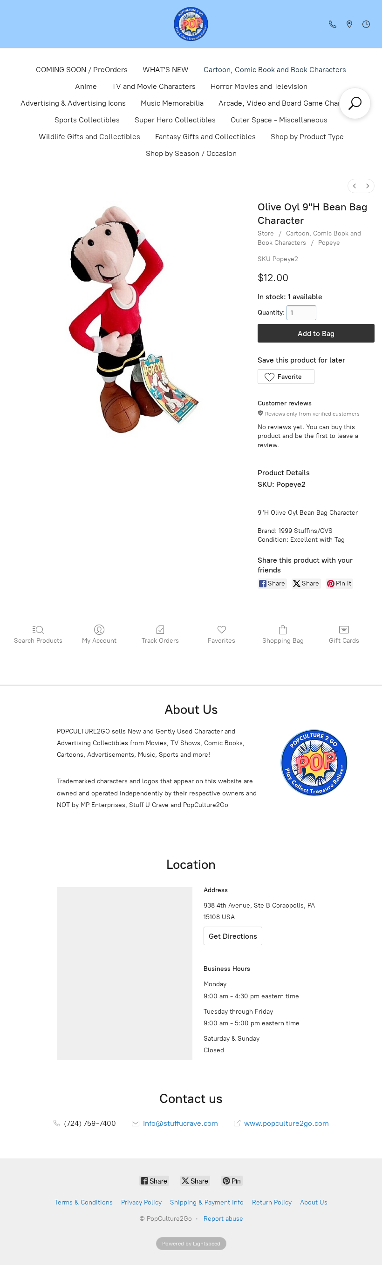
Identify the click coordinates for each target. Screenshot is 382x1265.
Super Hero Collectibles (175, 119)
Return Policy (272, 1202)
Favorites (221, 641)
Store (266, 233)
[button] (286, 376)
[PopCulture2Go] (191, 24)
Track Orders (160, 641)
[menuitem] (354, 186)
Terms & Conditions (84, 1202)
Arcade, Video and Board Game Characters (290, 103)
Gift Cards (344, 641)
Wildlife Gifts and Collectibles (89, 136)
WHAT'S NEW (166, 69)
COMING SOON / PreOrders (82, 69)
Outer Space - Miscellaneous (279, 119)
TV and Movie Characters (154, 86)
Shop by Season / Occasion (191, 153)
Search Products (38, 641)
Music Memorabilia (172, 103)
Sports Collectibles (87, 119)
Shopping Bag (283, 641)
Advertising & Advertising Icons (73, 103)
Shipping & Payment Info (207, 1202)
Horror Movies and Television (259, 86)
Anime (86, 86)
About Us (313, 1202)
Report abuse (223, 1219)
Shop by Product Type (307, 136)
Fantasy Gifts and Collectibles (205, 136)
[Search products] (355, 103)
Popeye (329, 243)
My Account (99, 641)
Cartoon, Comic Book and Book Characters (275, 69)
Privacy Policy (141, 1202)
